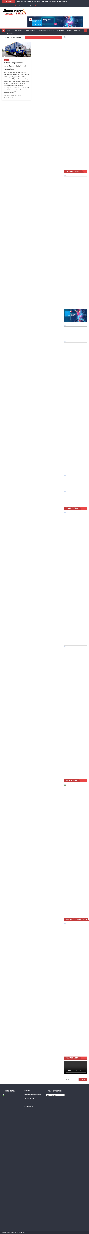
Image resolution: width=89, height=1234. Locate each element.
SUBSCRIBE (10, 34)
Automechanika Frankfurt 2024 (60, 5)
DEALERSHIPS (60, 30)
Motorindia (18, 95)
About (4, 5)
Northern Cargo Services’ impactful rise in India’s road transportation (15, 66)
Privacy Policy (29, 1106)
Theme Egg (21, 1232)
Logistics (6, 60)
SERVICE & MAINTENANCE (46, 30)
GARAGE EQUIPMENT (30, 30)
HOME (8, 30)
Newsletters (47, 5)
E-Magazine (19, 5)
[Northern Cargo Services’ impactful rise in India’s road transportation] (16, 49)
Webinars (39, 5)
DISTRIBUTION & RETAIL (73, 30)
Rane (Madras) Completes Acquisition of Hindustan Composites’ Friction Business (42, 1)
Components (17, 30)
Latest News (11, 5)
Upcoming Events (29, 5)
